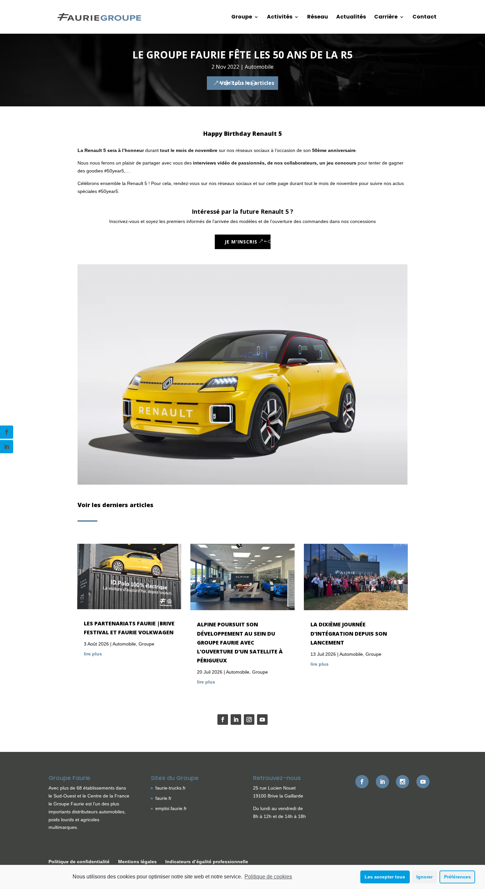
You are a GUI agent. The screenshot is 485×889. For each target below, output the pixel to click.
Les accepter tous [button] (385, 876)
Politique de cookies (268, 876)
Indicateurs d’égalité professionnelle (206, 861)
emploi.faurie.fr (171, 808)
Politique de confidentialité (79, 861)
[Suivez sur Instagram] (249, 719)
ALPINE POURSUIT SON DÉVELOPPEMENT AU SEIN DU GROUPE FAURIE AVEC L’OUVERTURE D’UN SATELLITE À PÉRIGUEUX (240, 642)
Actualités (351, 17)
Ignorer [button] (424, 876)
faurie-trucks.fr (170, 788)
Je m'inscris (241, 242)
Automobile (259, 66)
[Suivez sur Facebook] (222, 719)
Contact (424, 17)
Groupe (241, 17)
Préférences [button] (457, 876)
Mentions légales (137, 861)
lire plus (93, 653)
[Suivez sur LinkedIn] (236, 719)
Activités (279, 17)
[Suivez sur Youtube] (262, 719)
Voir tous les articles (247, 83)
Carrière (386, 17)
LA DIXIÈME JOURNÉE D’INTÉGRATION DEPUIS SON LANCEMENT (348, 633)
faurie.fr (163, 798)
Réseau (317, 17)
